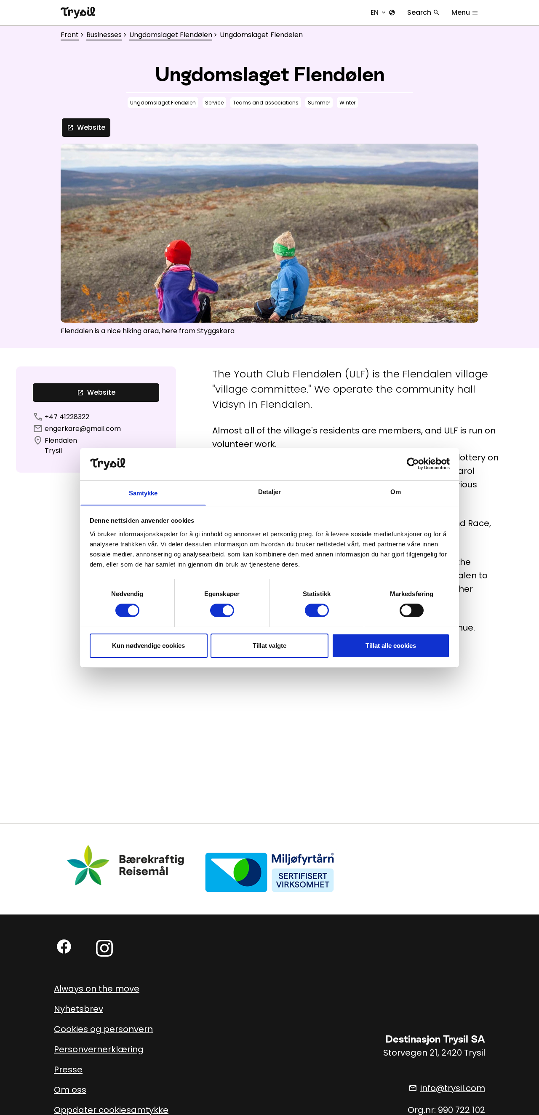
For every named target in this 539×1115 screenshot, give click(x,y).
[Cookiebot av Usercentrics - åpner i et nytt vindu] (413, 463)
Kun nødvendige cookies (148, 645)
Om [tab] (395, 491)
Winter (347, 102)
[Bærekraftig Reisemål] (126, 865)
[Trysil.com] (78, 13)
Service (214, 102)
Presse (68, 1069)
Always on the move (96, 989)
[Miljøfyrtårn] (269, 872)
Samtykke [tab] (143, 492)
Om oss (70, 1090)
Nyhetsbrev (78, 1009)
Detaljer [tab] (269, 491)
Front (70, 35)
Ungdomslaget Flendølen (170, 35)
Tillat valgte (269, 645)
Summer (319, 102)
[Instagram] (104, 948)
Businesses (104, 35)
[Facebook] (64, 946)
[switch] (222, 610)
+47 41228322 (67, 417)
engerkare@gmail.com (83, 428)
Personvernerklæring (99, 1049)
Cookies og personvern (103, 1029)
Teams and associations (266, 102)
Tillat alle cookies (391, 645)
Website (86, 127)
